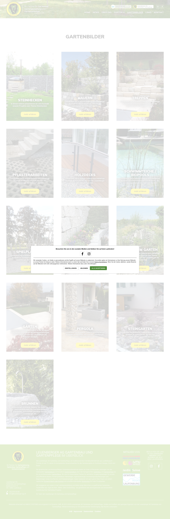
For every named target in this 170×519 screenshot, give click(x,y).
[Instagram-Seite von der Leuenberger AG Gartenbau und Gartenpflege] (88, 254)
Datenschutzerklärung (101, 262)
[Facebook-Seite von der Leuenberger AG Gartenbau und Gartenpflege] (82, 254)
